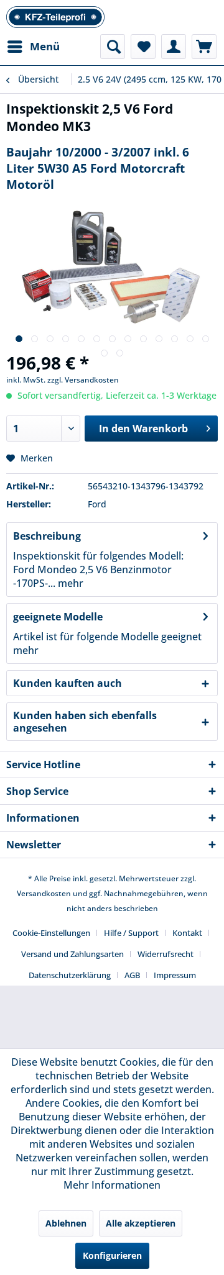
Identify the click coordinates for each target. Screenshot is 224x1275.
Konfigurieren (112, 1255)
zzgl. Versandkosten (83, 379)
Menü (45, 46)
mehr (69, 583)
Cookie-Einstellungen (51, 932)
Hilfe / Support (131, 932)
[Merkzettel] (143, 46)
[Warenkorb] (204, 46)
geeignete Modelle (58, 617)
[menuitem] (33, 46)
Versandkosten (44, 893)
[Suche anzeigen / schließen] (112, 46)
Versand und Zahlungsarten (72, 954)
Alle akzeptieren (140, 1223)
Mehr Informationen (112, 1185)
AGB (132, 975)
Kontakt (187, 932)
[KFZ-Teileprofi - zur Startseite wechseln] (55, 17)
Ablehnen (65, 1223)
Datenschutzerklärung (70, 975)
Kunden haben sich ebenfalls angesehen (85, 722)
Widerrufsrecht (166, 954)
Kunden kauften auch (67, 683)
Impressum (175, 975)
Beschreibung (47, 536)
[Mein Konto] (173, 46)
